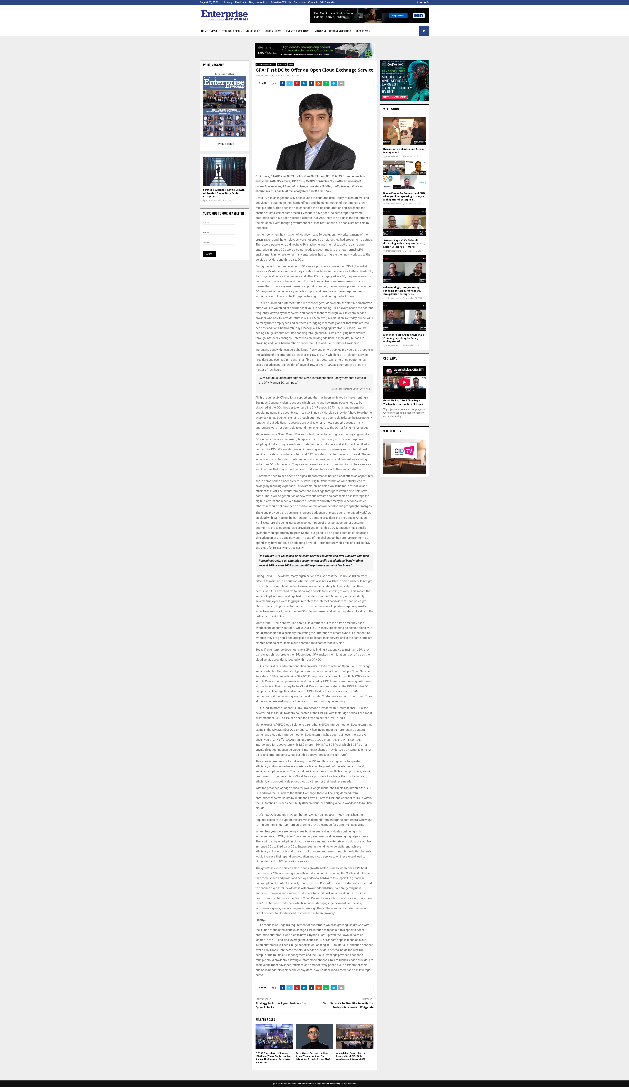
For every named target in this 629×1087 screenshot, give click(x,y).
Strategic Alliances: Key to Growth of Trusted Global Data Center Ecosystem (224, 193)
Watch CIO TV (392, 431)
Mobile (206, 242)
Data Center (282, 64)
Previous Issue (224, 143)
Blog (251, 2)
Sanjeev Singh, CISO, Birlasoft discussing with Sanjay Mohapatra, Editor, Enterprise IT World (404, 243)
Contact (312, 2)
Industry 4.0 (252, 31)
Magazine (320, 31)
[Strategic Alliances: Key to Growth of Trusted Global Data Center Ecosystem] (224, 171)
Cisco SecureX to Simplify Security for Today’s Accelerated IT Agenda (348, 1005)
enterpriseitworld (265, 75)
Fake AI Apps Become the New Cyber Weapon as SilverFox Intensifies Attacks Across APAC (313, 1056)
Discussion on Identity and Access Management (403, 151)
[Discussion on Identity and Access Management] (404, 131)
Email (206, 232)
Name (206, 222)
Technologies (231, 31)
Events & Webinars (297, 31)
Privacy (228, 2)
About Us (262, 2)
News (213, 31)
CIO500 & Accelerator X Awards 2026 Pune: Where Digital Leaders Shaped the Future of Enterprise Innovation (273, 1057)
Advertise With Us (280, 2)
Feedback (240, 2)
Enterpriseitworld (348, 1084)
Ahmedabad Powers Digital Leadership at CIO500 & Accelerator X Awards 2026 (350, 1056)
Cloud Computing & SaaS (266, 64)
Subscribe (299, 2)
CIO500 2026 (363, 31)
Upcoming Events (340, 31)
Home (204, 31)
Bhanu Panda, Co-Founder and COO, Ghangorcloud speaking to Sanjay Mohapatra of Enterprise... (404, 196)
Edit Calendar (327, 2)
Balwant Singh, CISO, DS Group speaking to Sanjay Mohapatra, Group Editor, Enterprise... (402, 290)
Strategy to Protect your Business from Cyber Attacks (282, 1005)
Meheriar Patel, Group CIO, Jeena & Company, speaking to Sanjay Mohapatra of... (403, 338)
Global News (273, 31)
